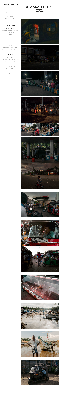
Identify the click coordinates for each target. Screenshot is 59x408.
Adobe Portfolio (42, 403)
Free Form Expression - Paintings (10, 59)
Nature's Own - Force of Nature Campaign (10, 44)
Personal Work (10, 10)
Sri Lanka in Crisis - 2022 (10, 28)
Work (10, 39)
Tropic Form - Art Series (10, 18)
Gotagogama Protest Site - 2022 (10, 30)
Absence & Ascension (10, 57)
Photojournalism (10, 25)
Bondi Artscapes (10, 13)
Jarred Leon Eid (10, 4)
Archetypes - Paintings (10, 68)
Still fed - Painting (10, 66)
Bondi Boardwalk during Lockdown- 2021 (10, 15)
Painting (10, 54)
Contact (10, 73)
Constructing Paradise (10, 62)
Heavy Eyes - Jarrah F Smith (10, 47)
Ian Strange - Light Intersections (10, 42)
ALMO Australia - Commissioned (10, 50)
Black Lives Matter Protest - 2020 (10, 33)
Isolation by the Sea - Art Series (10, 20)
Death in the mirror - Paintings (10, 64)
